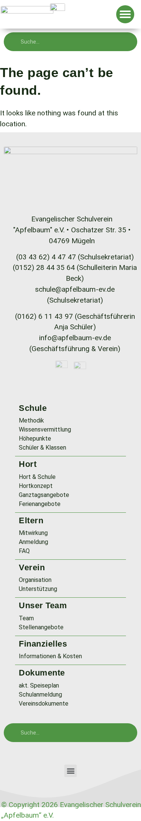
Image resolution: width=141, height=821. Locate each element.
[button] (125, 14)
